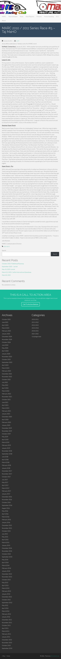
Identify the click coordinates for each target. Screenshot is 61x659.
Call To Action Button (30, 304)
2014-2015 (35, 331)
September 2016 (7, 505)
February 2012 (6, 614)
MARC (4, 16)
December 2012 (7, 597)
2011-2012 (35, 322)
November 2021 (7, 396)
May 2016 (5, 511)
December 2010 (7, 640)
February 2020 (6, 422)
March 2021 (5, 408)
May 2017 (5, 482)
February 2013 (6, 591)
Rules (21, 16)
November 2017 (7, 474)
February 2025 (6, 331)
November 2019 (7, 431)
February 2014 (6, 568)
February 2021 (6, 411)
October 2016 (6, 502)
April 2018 (5, 459)
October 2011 (6, 625)
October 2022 (6, 379)
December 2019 (7, 428)
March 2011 (5, 631)
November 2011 (7, 622)
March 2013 (5, 588)
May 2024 (5, 348)
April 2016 (5, 514)
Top (4, 656)
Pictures (39, 16)
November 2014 (7, 551)
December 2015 (7, 525)
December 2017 (7, 471)
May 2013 (5, 582)
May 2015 (5, 537)
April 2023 (5, 365)
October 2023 (6, 359)
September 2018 (7, 454)
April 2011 (5, 628)
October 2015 (6, 531)
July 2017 (5, 479)
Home (8, 656)
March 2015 (5, 542)
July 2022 (5, 382)
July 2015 (5, 534)
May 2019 (5, 437)
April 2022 (5, 388)
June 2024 (5, 345)
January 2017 (6, 494)
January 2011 (6, 637)
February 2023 (6, 371)
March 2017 (5, 488)
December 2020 (7, 416)
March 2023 (5, 368)
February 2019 (6, 445)
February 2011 (6, 634)
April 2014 (5, 562)
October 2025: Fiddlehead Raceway (13, 263)
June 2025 (5, 322)
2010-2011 (7, 246)
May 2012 (5, 605)
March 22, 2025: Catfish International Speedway (16, 272)
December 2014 (7, 548)
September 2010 (7, 648)
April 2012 (5, 608)
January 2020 (6, 425)
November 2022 (7, 376)
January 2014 (6, 571)
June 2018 (5, 457)
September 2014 (7, 557)
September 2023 (7, 362)
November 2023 (7, 356)
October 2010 (6, 645)
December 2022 (7, 374)
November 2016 (7, 499)
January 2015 (6, 545)
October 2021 (6, 399)
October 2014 (6, 554)
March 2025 (5, 328)
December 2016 (7, 497)
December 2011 (7, 620)
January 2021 (6, 414)
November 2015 (7, 528)
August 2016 (6, 508)
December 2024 (7, 336)
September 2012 (7, 602)
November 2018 (7, 451)
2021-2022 (35, 334)
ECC (57, 16)
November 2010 (7, 642)
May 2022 (5, 385)
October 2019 (6, 434)
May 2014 (5, 559)
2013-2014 (35, 328)
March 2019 (5, 442)
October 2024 (6, 342)
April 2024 (5, 351)
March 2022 (5, 391)
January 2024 (6, 354)
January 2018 (6, 468)
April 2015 (5, 539)
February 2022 (6, 394)
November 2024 (7, 339)
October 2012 (6, 600)
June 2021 (5, 402)
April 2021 (5, 405)
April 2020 (5, 419)
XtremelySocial (55, 656)
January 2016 (6, 522)
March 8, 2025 (6, 275)
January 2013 (6, 594)
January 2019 (6, 448)
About (4, 20)
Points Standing (49, 16)
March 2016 (5, 517)
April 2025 (5, 325)
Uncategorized (36, 336)
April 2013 (5, 585)
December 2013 (7, 574)
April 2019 (5, 439)
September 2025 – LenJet (10, 266)
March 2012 (5, 611)
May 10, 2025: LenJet (8, 269)
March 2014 (5, 565)
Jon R (17, 41)
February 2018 (6, 465)
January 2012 (6, 617)
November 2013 (7, 577)
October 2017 (6, 477)
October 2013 (6, 579)
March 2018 (5, 462)
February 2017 (6, 491)
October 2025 (6, 319)
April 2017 (5, 485)
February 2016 (6, 519)
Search (4, 250)
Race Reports (30, 16)
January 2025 (6, 334)
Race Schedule (13, 16)
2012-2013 (35, 325)
